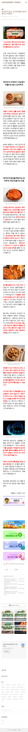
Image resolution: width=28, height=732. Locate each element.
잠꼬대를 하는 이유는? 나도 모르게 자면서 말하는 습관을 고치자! (11, 593)
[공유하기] (9, 569)
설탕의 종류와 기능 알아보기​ (10, 578)
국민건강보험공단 (15, 689)
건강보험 (8, 685)
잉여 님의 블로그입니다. (8, 648)
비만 (3, 692)
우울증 (3, 699)
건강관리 (14, 685)
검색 (24, 710)
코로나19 (21, 696)
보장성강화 (15, 699)
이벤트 (7, 689)
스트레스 (13, 687)
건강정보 (9, 699)
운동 (8, 687)
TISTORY (14, 730)
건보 (3, 685)
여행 (19, 685)
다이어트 (16, 694)
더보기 (3, 701)
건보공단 (23, 689)
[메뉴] (26, 2)
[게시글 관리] (11, 569)
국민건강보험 (20, 687)
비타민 (7, 692)
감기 (3, 689)
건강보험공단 (5, 694)
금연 (21, 694)
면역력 (21, 699)
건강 (5, 576)
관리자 (19, 730)
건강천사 (15, 696)
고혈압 (3, 687)
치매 (11, 694)
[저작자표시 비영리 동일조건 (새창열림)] (21, 569)
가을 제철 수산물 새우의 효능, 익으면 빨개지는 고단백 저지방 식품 (11, 588)
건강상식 (17, 692)
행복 (12, 692)
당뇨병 (9, 696)
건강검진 (4, 696)
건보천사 (24, 692)
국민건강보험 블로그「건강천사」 (11, 2)
